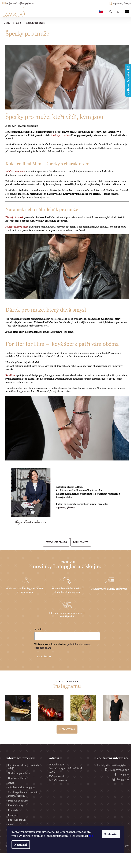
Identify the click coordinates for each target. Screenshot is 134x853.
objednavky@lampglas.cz (20, 3)
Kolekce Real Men (15, 171)
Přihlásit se (44, 656)
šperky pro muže (60, 135)
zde (91, 835)
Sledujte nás (67, 729)
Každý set (10, 375)
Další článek (80, 542)
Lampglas (123, 774)
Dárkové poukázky (18, 800)
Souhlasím (110, 834)
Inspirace (13, 814)
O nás (11, 782)
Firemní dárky (15, 805)
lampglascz (123, 779)
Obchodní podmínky (19, 773)
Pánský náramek (14, 217)
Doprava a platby (17, 777)
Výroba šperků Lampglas (21, 787)
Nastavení (20, 844)
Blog (10, 824)
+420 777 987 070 (66, 507)
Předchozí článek (56, 542)
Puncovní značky (17, 819)
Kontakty (13, 810)
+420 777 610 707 (122, 3)
